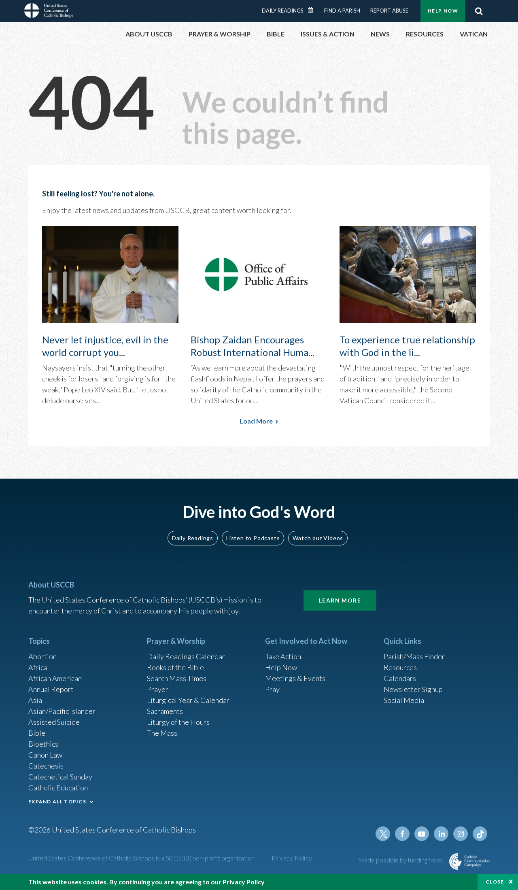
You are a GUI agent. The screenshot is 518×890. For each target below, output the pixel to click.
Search (479, 11)
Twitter (383, 833)
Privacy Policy (292, 858)
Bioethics (43, 743)
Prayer (157, 689)
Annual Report (51, 689)
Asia (35, 700)
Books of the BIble (175, 667)
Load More (256, 421)
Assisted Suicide (54, 722)
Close (495, 882)
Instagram (460, 833)
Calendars (400, 678)
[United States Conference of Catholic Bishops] (48, 11)
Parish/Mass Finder (414, 656)
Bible (36, 732)
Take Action (283, 656)
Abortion (42, 656)
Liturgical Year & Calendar (188, 700)
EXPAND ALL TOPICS (57, 801)
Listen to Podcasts (253, 537)
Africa (37, 667)
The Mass (162, 732)
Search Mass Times (176, 678)
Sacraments (165, 711)
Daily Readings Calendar (313, 10)
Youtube (421, 833)
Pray (272, 689)
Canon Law (45, 754)
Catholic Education (58, 787)
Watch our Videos (318, 537)
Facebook (402, 833)
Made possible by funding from (400, 860)
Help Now (443, 11)
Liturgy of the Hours (178, 722)
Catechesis (46, 765)
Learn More (340, 600)
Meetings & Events (295, 678)
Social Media (404, 700)
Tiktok (480, 833)
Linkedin (441, 833)
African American (55, 678)
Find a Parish (342, 10)
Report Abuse (389, 10)
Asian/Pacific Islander (62, 711)
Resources (400, 667)
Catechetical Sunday (60, 776)
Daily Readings (283, 10)
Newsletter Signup (413, 689)
